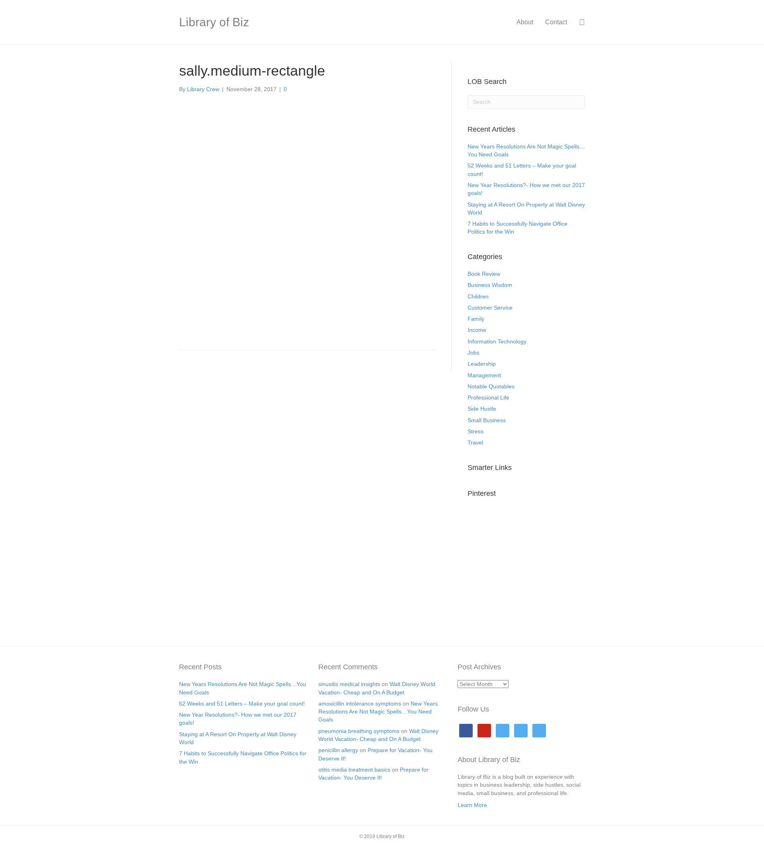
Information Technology (497, 341)
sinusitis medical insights (349, 684)
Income (477, 330)
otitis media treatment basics (354, 769)
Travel (475, 442)
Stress (475, 431)
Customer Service (490, 307)
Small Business (487, 420)
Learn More (472, 805)
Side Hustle (482, 408)
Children (478, 296)
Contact (556, 22)
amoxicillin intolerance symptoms (359, 703)
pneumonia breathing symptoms (359, 731)
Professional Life (488, 397)
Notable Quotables (491, 386)
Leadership (482, 364)
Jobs (473, 352)
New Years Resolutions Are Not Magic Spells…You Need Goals (378, 711)
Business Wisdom (490, 285)
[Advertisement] (307, 283)
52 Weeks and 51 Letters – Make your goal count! (242, 703)
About (524, 22)
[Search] (579, 22)
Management (484, 375)
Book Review (484, 274)
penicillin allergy (338, 750)
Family (476, 319)
